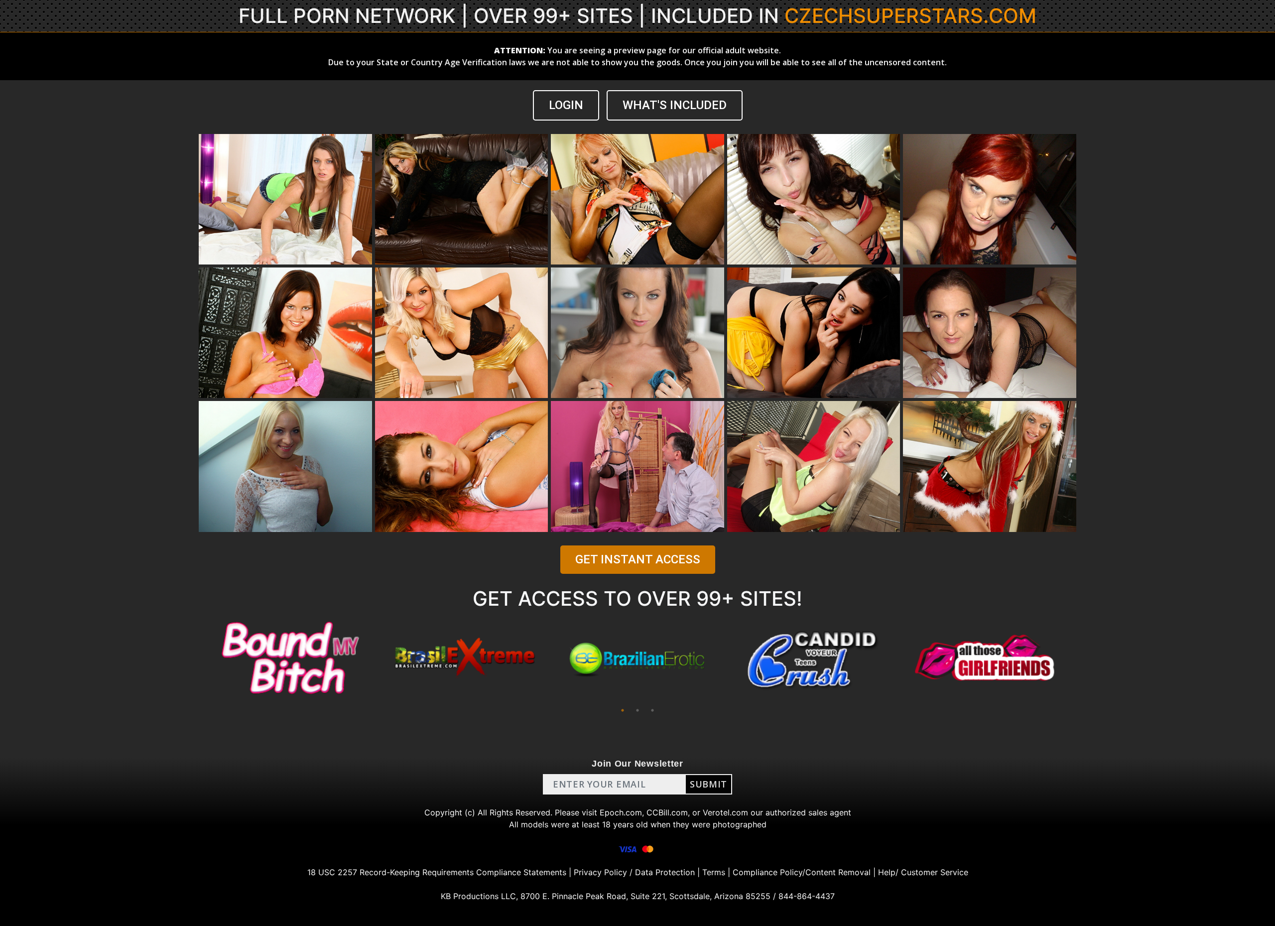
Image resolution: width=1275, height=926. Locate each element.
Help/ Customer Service (923, 872)
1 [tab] (623, 710)
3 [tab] (652, 710)
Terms (713, 872)
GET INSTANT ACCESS (637, 559)
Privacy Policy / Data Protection (634, 872)
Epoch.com (621, 812)
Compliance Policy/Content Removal (802, 872)
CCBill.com (667, 812)
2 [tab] (637, 710)
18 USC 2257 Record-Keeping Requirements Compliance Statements (436, 872)
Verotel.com (725, 812)
